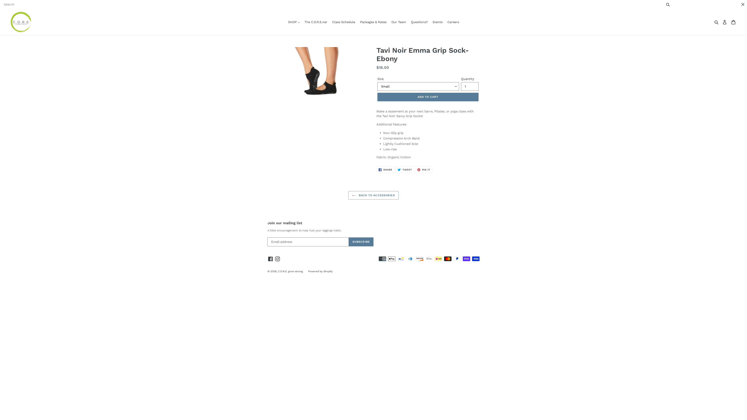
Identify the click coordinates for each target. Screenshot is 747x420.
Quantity (467, 79)
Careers (453, 22)
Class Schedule (343, 22)
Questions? (419, 22)
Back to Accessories (376, 195)
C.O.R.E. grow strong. (290, 271)
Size (380, 79)
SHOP (293, 22)
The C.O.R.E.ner (315, 22)
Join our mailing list (284, 223)
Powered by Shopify (320, 271)
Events (438, 22)
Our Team (398, 22)
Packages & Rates (373, 22)
